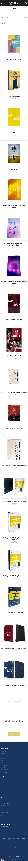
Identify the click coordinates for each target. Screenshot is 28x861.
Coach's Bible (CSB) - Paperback (14, 319)
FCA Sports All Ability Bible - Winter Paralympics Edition (14, 244)
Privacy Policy (4, 772)
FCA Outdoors (4, 781)
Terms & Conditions (5, 769)
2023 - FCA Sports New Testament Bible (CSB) (14, 465)
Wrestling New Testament (14, 356)
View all (2, 791)
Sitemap (14, 859)
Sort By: (3, 23)
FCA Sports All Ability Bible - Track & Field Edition (14, 206)
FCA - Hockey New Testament (14, 429)
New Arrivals (4, 751)
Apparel (3, 753)
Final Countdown (5, 765)
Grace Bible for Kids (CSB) (14, 60)
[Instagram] (4, 827)
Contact (3, 767)
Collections (3, 758)
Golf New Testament (14, 169)
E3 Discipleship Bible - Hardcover (14, 612)
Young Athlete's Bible (14, 96)
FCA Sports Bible (14, 133)
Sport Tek (3, 786)
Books (2, 760)
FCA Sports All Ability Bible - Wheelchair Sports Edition (14, 282)
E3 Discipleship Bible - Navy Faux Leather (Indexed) (14, 538)
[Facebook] (1, 827)
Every (2, 779)
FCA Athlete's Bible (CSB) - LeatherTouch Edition (14, 686)
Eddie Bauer (3, 788)
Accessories (4, 755)
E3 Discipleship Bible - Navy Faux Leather (14, 576)
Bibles (2, 762)
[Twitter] (7, 827)
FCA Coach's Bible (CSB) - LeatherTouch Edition (14, 649)
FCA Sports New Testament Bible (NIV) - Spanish (14, 392)
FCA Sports (3, 784)
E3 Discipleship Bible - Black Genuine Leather (14, 501)
